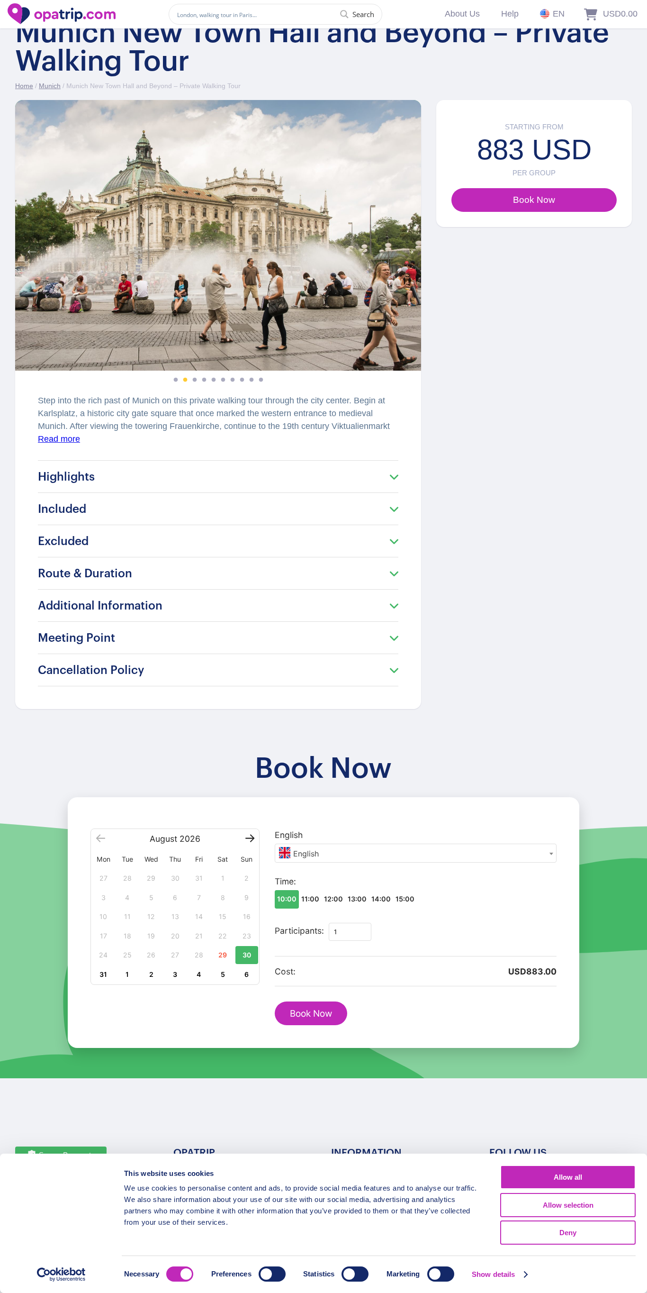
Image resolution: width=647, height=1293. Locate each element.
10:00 (287, 899)
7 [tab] (232, 380)
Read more (59, 439)
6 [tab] (223, 380)
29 (222, 955)
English (289, 835)
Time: (285, 881)
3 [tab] (194, 380)
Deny (567, 1233)
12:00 (333, 899)
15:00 (404, 899)
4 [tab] (204, 380)
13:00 (357, 899)
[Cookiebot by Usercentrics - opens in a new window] (61, 1274)
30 (247, 955)
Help (510, 13)
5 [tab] (213, 380)
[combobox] (416, 853)
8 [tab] (242, 380)
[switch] (272, 1274)
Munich (50, 86)
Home (24, 86)
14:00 (381, 899)
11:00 (310, 899)
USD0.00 (620, 13)
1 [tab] (175, 380)
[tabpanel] (218, 235)
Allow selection (568, 1205)
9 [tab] (251, 380)
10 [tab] (261, 380)
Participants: (299, 931)
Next (407, 247)
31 (103, 974)
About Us (462, 13)
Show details (493, 1274)
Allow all (568, 1177)
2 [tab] (185, 380)
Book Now (311, 1013)
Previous (29, 247)
